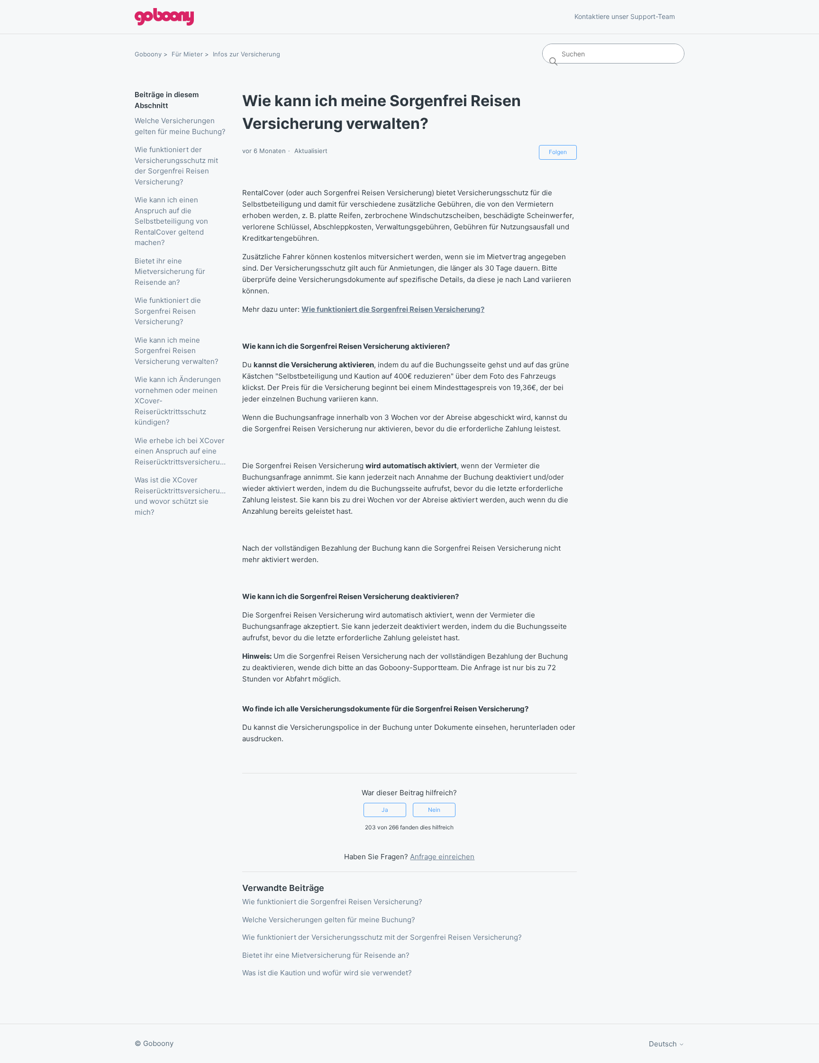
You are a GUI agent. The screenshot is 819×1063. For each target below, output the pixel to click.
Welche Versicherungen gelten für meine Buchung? (180, 126)
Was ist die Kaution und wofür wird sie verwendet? (327, 972)
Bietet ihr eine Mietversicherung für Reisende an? (170, 271)
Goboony (148, 54)
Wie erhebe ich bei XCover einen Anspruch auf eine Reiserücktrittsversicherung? (181, 451)
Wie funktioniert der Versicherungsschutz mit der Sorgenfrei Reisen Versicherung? (176, 165)
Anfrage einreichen (442, 856)
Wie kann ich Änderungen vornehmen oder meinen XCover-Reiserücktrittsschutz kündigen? (178, 401)
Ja (385, 809)
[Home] (164, 17)
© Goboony (154, 1043)
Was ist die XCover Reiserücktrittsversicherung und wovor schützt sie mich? (181, 496)
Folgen (558, 151)
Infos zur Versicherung (246, 54)
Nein (434, 809)
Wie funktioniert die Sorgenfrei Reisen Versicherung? (168, 311)
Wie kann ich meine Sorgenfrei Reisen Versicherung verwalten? (176, 351)
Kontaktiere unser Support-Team (624, 16)
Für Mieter (187, 54)
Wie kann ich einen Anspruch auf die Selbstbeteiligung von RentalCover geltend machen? (171, 221)
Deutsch (664, 1044)
